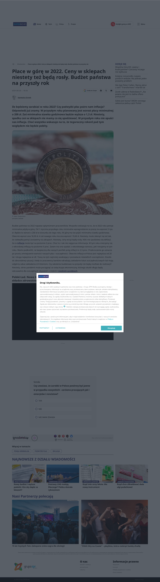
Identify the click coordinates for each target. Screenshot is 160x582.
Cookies (53, 321)
